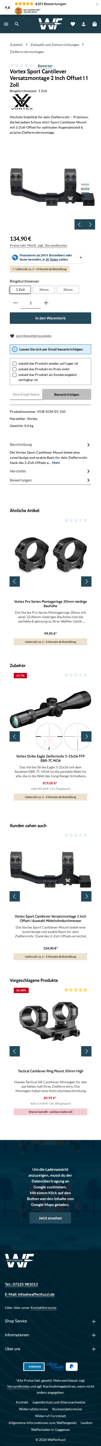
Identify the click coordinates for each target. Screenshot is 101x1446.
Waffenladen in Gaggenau (50, 1429)
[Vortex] (50, 101)
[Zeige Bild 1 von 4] (85, 185)
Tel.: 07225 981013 (21, 1284)
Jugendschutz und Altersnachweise (58, 1402)
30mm (68, 289)
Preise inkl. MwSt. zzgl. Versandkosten (38, 245)
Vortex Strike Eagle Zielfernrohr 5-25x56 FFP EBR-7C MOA (50, 758)
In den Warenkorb (50, 318)
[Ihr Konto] (83, 24)
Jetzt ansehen (50, 1218)
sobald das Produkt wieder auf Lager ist (48, 363)
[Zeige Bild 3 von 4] (85, 193)
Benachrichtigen (66, 394)
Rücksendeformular (67, 1409)
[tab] (50, 453)
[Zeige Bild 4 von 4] (85, 198)
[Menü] (6, 24)
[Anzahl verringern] (15, 302)
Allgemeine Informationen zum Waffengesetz (43, 1423)
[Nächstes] (90, 224)
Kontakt (22, 1402)
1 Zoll (20, 289)
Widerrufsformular (33, 1409)
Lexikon (86, 1423)
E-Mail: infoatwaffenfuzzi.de (30, 1294)
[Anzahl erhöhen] (46, 302)
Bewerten (45, 66)
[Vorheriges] (80, 224)
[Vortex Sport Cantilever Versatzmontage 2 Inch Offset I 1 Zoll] (52, 187)
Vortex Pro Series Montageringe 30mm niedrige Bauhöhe (50, 603)
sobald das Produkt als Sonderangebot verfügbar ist (47, 377)
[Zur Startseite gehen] (50, 24)
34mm (44, 289)
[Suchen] (17, 24)
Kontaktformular (44, 1307)
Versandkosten (18, 1386)
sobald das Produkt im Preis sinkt (43, 369)
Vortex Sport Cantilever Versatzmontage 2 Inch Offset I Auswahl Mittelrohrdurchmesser (50, 918)
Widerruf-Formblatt (50, 1416)
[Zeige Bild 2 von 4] (85, 189)
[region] (52, 187)
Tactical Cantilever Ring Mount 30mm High (50, 1071)
